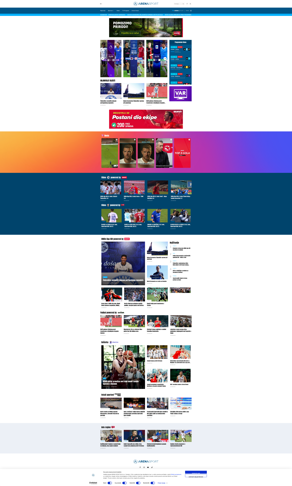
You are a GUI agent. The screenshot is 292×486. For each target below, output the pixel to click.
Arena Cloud (135, 10)
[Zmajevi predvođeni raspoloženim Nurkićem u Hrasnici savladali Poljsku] (157, 375)
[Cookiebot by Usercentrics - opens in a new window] (93, 483)
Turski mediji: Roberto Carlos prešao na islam (180, 279)
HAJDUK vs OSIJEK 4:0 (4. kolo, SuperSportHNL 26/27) (109, 225)
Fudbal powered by (108, 312)
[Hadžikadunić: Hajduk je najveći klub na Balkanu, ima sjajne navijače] (111, 436)
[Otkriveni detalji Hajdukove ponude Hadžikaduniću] (157, 436)
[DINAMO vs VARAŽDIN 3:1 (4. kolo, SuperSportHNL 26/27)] (157, 215)
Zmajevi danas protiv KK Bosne (154, 361)
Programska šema (180, 42)
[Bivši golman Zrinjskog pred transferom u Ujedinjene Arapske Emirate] (156, 91)
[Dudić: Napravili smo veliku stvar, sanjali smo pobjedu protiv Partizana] (134, 436)
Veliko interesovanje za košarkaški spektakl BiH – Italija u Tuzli (181, 256)
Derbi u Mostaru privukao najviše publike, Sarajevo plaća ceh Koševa (134, 304)
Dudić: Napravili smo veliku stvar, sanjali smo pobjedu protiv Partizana (134, 445)
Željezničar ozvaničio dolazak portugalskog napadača (108, 102)
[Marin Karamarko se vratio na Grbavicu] (157, 272)
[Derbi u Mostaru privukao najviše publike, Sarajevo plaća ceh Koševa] (134, 294)
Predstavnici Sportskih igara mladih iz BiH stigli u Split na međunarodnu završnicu (157, 413)
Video (118, 10)
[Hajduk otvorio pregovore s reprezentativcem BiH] (181, 436)
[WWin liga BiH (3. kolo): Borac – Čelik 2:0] (134, 187)
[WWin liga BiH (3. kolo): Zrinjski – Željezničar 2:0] (110, 187)
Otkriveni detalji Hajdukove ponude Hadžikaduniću (156, 445)
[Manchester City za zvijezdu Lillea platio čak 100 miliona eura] (134, 321)
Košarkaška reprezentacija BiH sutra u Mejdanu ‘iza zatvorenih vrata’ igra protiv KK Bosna (180, 361)
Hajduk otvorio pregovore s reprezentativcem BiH (177, 445)
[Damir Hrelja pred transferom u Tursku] (157, 294)
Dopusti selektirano (196, 476)
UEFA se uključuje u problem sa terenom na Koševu (180, 271)
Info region (106, 427)
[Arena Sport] (146, 3)
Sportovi (110, 10)
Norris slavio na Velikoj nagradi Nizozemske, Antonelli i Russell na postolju (109, 413)
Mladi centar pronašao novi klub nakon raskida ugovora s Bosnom (121, 382)
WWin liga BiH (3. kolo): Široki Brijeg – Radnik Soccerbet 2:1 (181, 197)
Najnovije (102, 10)
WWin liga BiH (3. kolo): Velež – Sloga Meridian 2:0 (157, 197)
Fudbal (103, 221)
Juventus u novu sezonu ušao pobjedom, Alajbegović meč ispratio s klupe (180, 331)
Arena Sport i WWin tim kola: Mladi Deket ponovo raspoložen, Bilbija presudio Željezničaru (110, 304)
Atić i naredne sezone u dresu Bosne (179, 384)
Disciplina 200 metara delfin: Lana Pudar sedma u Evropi (179, 413)
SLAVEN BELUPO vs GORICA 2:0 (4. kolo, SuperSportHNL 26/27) (180, 225)
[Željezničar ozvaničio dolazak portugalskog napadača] (110, 91)
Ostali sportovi (107, 394)
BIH (101, 3)
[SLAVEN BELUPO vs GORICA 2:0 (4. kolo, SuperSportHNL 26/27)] (180, 215)
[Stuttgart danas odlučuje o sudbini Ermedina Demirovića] (157, 321)
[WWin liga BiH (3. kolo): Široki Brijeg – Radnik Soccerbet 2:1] (181, 187)
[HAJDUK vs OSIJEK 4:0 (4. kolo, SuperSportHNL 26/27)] (111, 215)
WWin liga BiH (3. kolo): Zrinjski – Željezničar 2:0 (109, 197)
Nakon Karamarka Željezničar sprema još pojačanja (127, 14)
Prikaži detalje (161, 483)
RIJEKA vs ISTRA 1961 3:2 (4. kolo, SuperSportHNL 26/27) (133, 225)
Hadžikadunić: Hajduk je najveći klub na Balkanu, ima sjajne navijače (110, 445)
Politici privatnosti (176, 474)
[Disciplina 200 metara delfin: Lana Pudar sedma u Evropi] (181, 404)
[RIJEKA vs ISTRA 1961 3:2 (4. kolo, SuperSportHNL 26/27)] (134, 215)
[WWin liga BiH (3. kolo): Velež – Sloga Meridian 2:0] (157, 187)
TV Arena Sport (106, 283)
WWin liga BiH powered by (112, 239)
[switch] (124, 483)
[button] (102, 58)
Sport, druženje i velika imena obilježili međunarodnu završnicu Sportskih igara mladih (134, 413)
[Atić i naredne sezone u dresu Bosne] (180, 375)
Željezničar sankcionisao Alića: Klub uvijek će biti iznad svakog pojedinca (180, 264)
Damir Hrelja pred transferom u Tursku (155, 304)
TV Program (125, 10)
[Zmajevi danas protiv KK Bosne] (157, 352)
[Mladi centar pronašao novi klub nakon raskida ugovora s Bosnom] (123, 367)
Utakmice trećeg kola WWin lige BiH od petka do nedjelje (181, 249)
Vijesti (102, 193)
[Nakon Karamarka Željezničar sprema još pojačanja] (133, 91)
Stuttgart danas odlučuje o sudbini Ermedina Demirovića (156, 330)
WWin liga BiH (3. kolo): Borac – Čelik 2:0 (133, 197)
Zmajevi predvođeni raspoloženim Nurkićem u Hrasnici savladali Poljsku (156, 385)
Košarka (104, 342)
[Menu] (191, 10)
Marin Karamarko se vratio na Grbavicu (157, 281)
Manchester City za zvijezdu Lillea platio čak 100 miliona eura (133, 330)
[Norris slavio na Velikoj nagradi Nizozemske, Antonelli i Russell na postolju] (111, 404)
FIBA (174, 253)
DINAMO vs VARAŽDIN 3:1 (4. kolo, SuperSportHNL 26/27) (156, 225)
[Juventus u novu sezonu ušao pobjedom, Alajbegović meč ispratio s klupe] (181, 321)
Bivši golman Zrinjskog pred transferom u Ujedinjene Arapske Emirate (170, 14)
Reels (106, 135)
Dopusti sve (196, 473)
